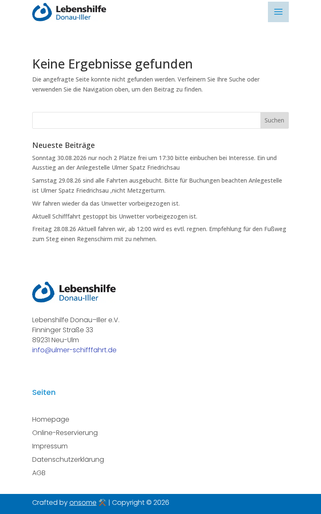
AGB (39, 473)
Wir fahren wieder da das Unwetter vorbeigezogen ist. (106, 203)
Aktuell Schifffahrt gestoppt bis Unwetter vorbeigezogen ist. (114, 216)
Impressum (50, 446)
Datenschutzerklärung (68, 459)
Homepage (50, 419)
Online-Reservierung (65, 433)
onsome (83, 502)
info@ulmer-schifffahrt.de (74, 350)
